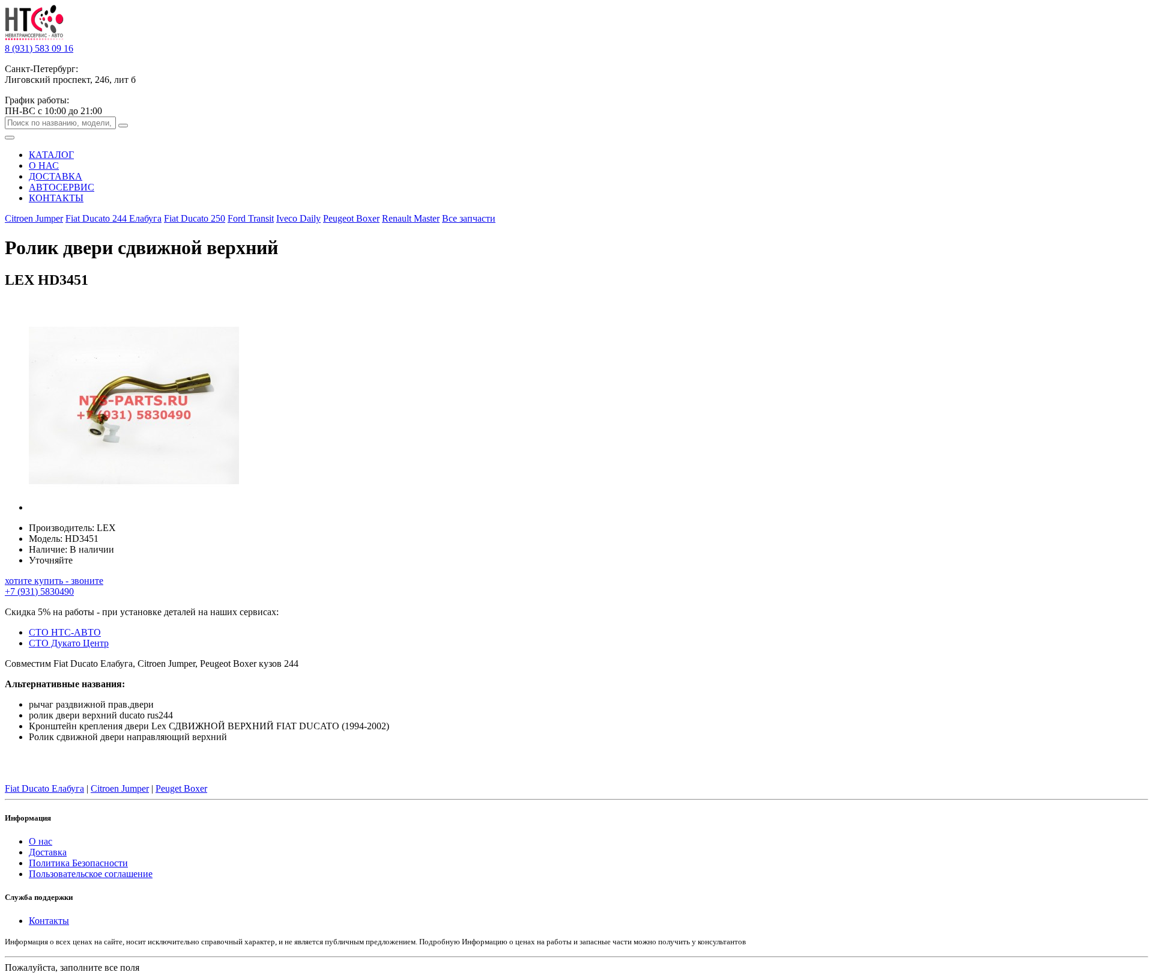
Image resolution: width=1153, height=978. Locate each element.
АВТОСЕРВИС (61, 187)
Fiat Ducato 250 (194, 218)
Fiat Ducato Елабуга (44, 788)
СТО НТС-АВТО (65, 632)
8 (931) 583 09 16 (39, 48)
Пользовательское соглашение (91, 874)
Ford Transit (251, 218)
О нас (40, 841)
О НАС (44, 165)
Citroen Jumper (34, 218)
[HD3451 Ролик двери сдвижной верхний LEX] (134, 507)
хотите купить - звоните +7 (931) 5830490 (54, 586)
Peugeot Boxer (351, 218)
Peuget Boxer (181, 788)
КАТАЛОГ (51, 155)
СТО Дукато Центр (69, 643)
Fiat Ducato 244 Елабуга (113, 218)
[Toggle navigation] (9, 137)
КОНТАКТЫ (56, 198)
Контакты (49, 921)
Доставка (48, 852)
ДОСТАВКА (55, 176)
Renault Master (411, 218)
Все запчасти (468, 218)
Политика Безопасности (78, 863)
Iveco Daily (298, 218)
